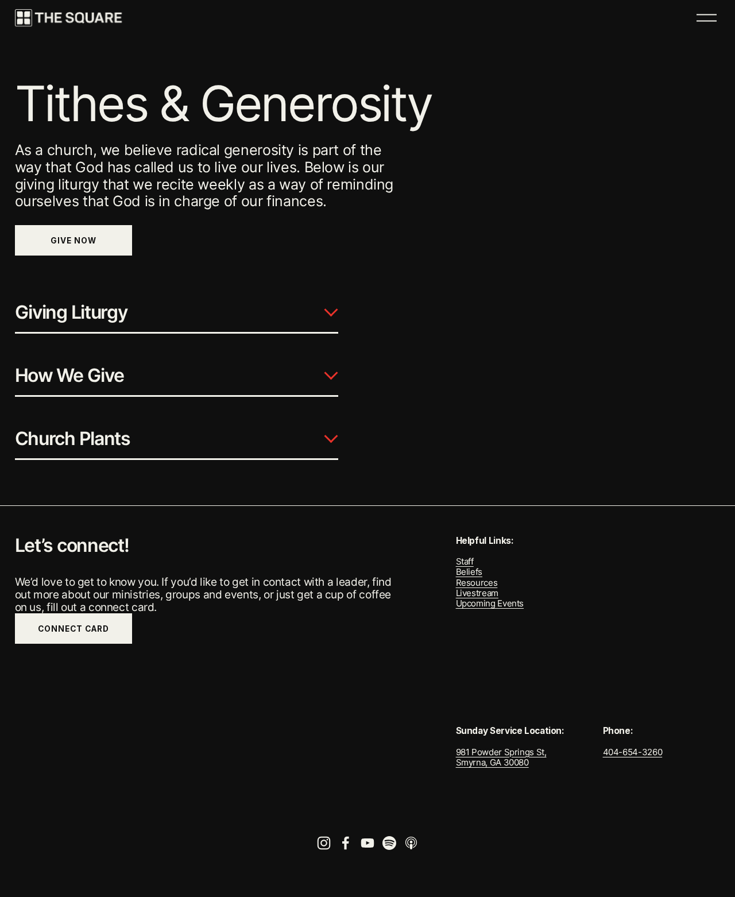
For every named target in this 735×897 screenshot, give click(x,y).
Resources (477, 583)
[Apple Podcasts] (411, 843)
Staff (465, 561)
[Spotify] (389, 843)
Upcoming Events (490, 603)
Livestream (477, 593)
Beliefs (469, 572)
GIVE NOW (73, 240)
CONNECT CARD (73, 628)
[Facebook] (346, 843)
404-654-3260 (633, 752)
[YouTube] (367, 843)
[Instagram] (324, 843)
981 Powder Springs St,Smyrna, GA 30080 (501, 757)
